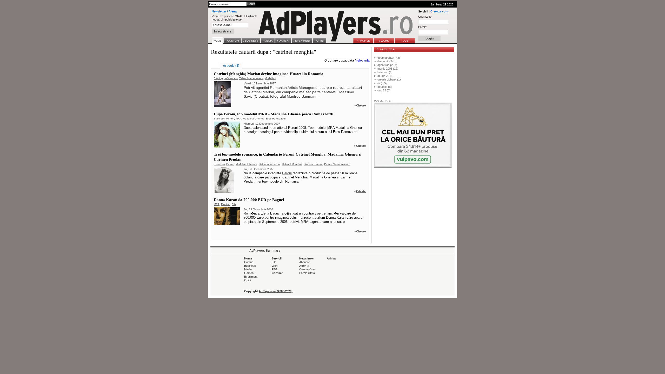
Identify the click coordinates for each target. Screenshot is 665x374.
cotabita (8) (384, 86)
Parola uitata (307, 273)
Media (248, 269)
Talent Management (251, 78)
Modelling (270, 78)
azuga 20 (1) (385, 75)
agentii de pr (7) (387, 64)
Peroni (230, 118)
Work (275, 265)
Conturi (248, 262)
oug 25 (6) (383, 90)
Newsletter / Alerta (224, 11)
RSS (274, 269)
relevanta (363, 60)
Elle (234, 204)
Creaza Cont (307, 269)
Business (219, 118)
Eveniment (250, 276)
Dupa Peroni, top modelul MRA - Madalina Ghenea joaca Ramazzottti (273, 114)
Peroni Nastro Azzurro (337, 164)
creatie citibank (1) (389, 79)
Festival (225, 204)
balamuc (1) (385, 72)
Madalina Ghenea (253, 118)
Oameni (249, 273)
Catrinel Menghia (292, 164)
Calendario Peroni (269, 164)
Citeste (361, 105)
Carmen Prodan (313, 164)
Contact (277, 273)
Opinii (247, 280)
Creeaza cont (439, 11)
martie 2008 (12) (387, 68)
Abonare (304, 262)
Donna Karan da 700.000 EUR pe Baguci (249, 200)
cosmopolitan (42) (388, 57)
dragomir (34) (386, 61)
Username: (425, 16)
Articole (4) (231, 66)
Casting (218, 78)
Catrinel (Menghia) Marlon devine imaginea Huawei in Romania (268, 74)
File (274, 262)
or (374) (382, 83)
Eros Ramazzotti (275, 118)
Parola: (422, 27)
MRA (238, 118)
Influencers (231, 78)
